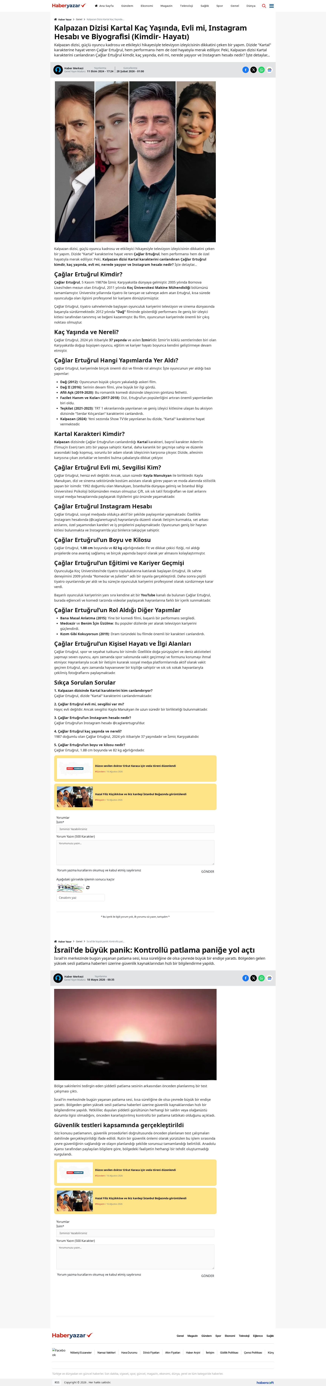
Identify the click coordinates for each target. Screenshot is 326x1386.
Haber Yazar (65, 19)
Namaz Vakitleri (106, 1352)
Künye (271, 1352)
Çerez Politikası (253, 1352)
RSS (56, 1382)
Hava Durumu (129, 1352)
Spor (218, 1335)
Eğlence (258, 1335)
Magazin (193, 1335)
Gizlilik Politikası (229, 1352)
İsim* (60, 822)
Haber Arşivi (193, 1352)
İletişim (210, 1352)
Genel (79, 19)
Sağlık (270, 1335)
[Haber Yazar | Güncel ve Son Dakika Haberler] (73, 1335)
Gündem (206, 1335)
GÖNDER (207, 871)
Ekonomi (230, 1335)
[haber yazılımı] (265, 1382)
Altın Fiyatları (172, 1352)
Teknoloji (244, 1335)
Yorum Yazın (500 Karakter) (75, 836)
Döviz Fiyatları (151, 1352)
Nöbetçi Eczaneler (81, 1352)
